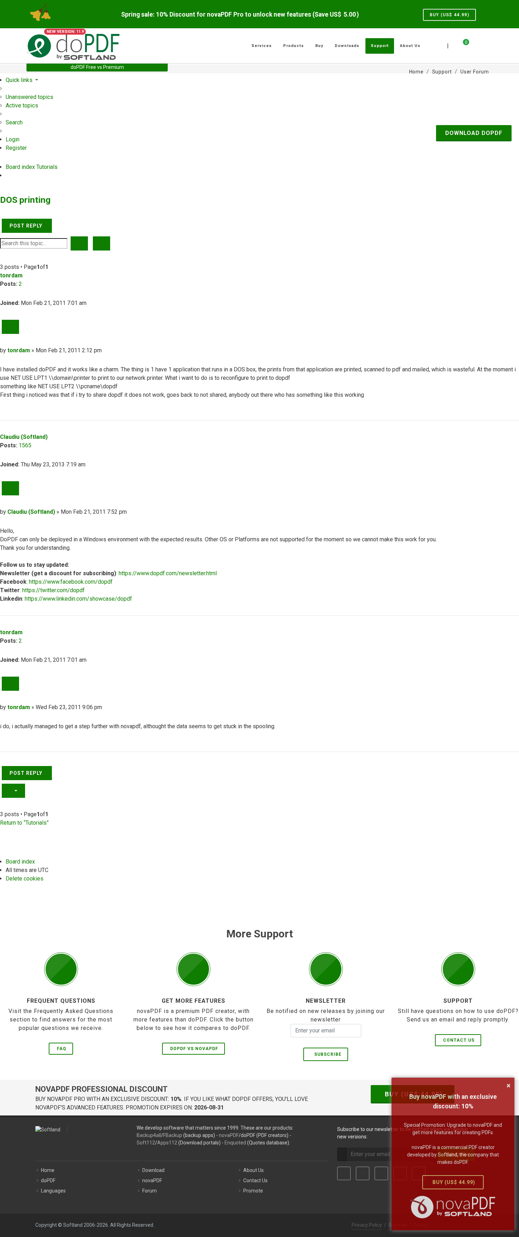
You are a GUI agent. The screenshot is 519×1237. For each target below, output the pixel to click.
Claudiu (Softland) (24, 437)
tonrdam (11, 275)
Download (153, 1170)
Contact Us (459, 1040)
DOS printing (25, 200)
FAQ (61, 1048)
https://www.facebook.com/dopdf (71, 581)
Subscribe (326, 1054)
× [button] (509, 1085)
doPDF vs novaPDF (194, 1048)
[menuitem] (29, 97)
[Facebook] (344, 1173)
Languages (53, 1191)
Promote (253, 1191)
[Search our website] (484, 44)
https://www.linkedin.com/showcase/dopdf (78, 598)
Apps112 (167, 1142)
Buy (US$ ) (449, 14)
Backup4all (149, 1135)
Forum (149, 1191)
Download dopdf (473, 133)
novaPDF (229, 1135)
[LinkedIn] (381, 1173)
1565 (25, 445)
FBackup (172, 1135)
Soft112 (146, 1142)
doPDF (48, 1180)
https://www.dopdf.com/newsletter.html (168, 573)
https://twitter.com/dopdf (53, 590)
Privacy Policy (367, 1225)
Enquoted (235, 1142)
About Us (253, 1170)
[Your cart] (461, 44)
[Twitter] (362, 1173)
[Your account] (473, 43)
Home (47, 1170)
